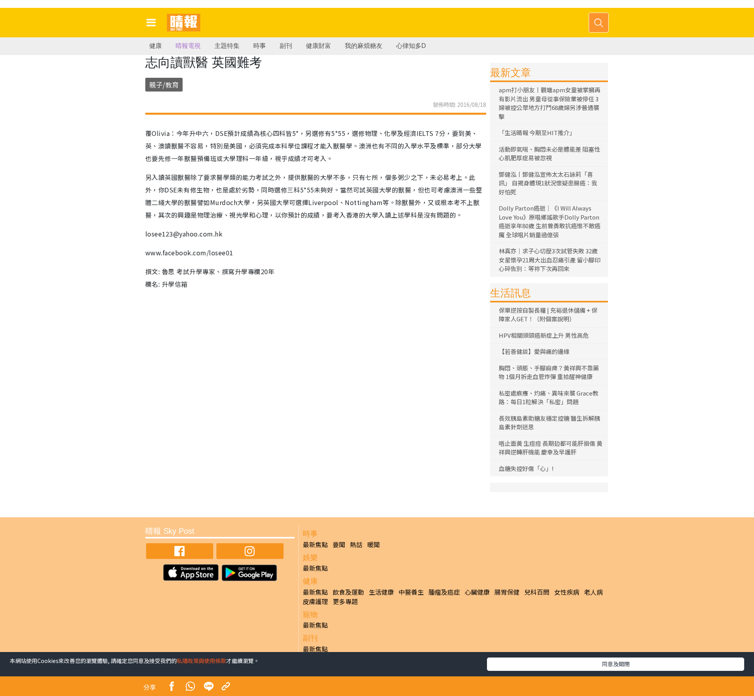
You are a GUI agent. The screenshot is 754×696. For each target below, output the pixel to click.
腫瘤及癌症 (444, 592)
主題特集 (227, 45)
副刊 (286, 45)
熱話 (356, 544)
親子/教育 (164, 85)
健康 (155, 45)
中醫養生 (411, 592)
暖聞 (373, 544)
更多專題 (345, 601)
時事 (259, 45)
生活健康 (381, 592)
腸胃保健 (507, 592)
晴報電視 (188, 45)
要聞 (339, 544)
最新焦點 (315, 544)
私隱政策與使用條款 (201, 661)
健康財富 (318, 45)
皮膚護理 (315, 601)
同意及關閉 (616, 664)
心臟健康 (477, 592)
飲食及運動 (348, 592)
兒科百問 (536, 592)
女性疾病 (566, 592)
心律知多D (411, 45)
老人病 (593, 592)
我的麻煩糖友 (363, 45)
